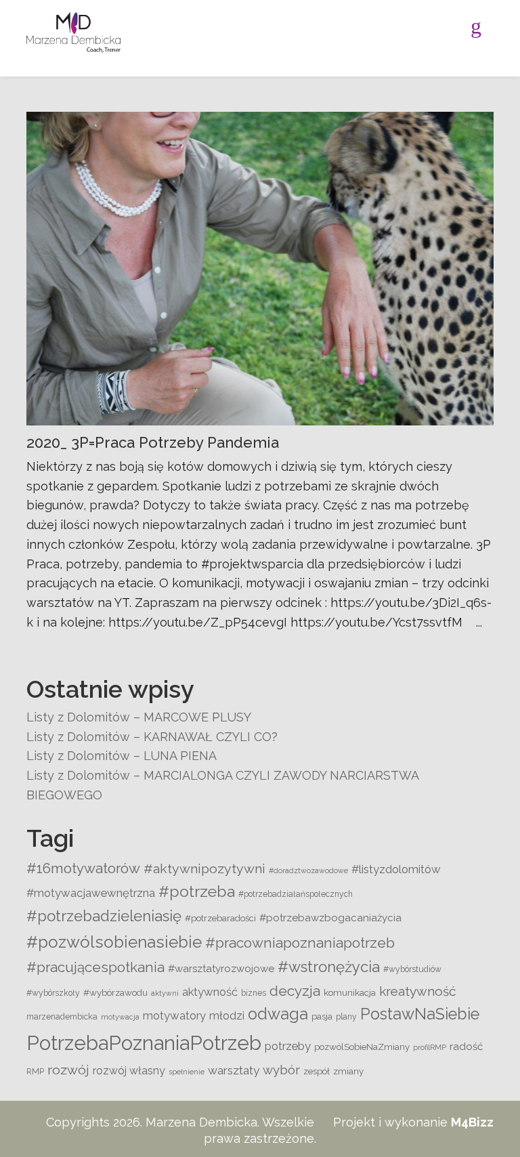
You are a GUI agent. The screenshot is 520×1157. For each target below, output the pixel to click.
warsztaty (233, 1070)
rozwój (68, 1070)
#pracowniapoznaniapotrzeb (300, 942)
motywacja (120, 1017)
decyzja (294, 990)
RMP (35, 1071)
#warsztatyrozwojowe (221, 969)
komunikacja (350, 992)
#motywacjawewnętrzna (90, 893)
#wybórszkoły (53, 993)
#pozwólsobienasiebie (114, 942)
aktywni (165, 993)
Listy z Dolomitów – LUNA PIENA (121, 756)
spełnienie (186, 1072)
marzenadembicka (62, 1017)
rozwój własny (129, 1070)
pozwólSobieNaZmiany (362, 1046)
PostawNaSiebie (419, 1014)
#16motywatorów (83, 868)
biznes (253, 993)
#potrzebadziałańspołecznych (295, 894)
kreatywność (417, 991)
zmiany (348, 1071)
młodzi (226, 1015)
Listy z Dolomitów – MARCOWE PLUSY (138, 717)
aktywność (210, 991)
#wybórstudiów (412, 969)
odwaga (278, 1014)
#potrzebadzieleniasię (103, 916)
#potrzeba (196, 891)
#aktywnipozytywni (204, 869)
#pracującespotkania (95, 967)
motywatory (174, 1015)
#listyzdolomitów (396, 869)
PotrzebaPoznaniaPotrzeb (143, 1043)
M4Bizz (472, 1122)
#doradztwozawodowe (308, 870)
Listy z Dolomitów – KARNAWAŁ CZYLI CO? (152, 737)
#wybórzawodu (115, 992)
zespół (316, 1071)
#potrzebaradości (220, 917)
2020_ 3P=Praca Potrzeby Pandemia (152, 442)
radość (466, 1046)
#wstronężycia (329, 966)
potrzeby (288, 1046)
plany (346, 1017)
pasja (321, 1016)
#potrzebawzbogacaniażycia (330, 918)
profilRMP (429, 1047)
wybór (281, 1070)
